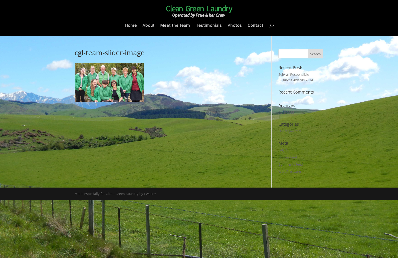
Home (131, 26)
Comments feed (290, 164)
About (149, 26)
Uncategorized (289, 131)
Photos (235, 26)
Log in (283, 150)
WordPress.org (289, 171)
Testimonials (209, 26)
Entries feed (287, 157)
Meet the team (175, 26)
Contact (255, 26)
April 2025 (286, 112)
